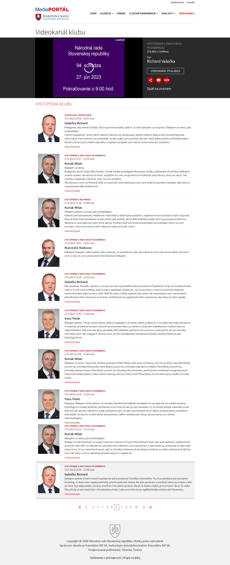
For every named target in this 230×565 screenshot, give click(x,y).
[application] (89, 68)
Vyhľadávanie (177, 2)
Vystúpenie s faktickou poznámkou (84, 155)
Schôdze (106, 13)
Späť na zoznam (159, 88)
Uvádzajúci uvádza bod (78, 115)
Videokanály (187, 13)
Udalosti (167, 13)
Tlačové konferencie (142, 13)
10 (136, 507)
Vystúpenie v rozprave (77, 199)
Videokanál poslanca (165, 71)
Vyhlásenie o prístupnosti (105, 557)
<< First (82, 507)
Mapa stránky (131, 557)
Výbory (121, 13)
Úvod (93, 13)
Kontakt (191, 2)
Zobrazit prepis (72, 146)
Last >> (148, 507)
